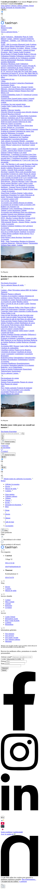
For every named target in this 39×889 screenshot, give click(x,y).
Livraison (8, 607)
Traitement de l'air (15, 137)
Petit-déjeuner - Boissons (9, 181)
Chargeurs (4, 216)
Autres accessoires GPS (27, 205)
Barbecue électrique (23, 340)
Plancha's (4, 344)
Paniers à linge (23, 321)
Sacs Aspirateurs (26, 118)
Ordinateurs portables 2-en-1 (26, 56)
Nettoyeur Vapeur (7, 123)
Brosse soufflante (13, 233)
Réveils (33, 54)
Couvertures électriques (20, 139)
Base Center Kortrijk (12, 621)
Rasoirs (16, 232)
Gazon (3, 354)
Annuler (8, 604)
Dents (3, 237)
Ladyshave (29, 226)
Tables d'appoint (12, 330)
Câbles (3, 81)
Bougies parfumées (20, 334)
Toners (12, 85)
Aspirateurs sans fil (13, 118)
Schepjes (31, 359)
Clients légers (12, 75)
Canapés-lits (5, 332)
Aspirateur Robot (22, 116)
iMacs (3, 77)
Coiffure (4, 233)
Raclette (26, 149)
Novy (3, 388)
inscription (6, 447)
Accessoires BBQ (7, 346)
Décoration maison (19, 290)
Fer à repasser (20, 129)
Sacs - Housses (22, 87)
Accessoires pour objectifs (22, 112)
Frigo (30, 154)
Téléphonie (5, 208)
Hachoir (15, 143)
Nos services (9, 636)
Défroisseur (11, 133)
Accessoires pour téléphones (11, 212)
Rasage (3, 230)
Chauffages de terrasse (24, 352)
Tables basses (23, 330)
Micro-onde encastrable (23, 172)
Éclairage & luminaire (24, 388)
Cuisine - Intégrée (13, 39)
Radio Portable (18, 54)
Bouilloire (22, 185)
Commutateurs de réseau (14, 68)
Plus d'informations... (29, 879)
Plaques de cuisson (26, 382)
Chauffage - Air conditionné (10, 135)
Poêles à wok (10, 313)
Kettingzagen (17, 369)
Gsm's (11, 208)
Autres (10, 311)
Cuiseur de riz (16, 145)
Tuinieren (4, 292)
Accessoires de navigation (10, 205)
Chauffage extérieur (7, 350)
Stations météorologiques (22, 197)
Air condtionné (25, 135)
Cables (3, 224)
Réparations (9, 624)
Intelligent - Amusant (8, 187)
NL (2, 18)
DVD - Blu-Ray (6, 218)
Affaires (26, 6)
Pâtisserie (4, 294)
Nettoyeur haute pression (9, 122)
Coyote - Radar (9, 201)
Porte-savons (5, 325)
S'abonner (5, 668)
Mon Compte (9, 602)
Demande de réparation (14, 7)
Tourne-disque (30, 46)
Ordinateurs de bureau (8, 73)
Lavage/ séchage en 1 (8, 127)
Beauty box (13, 327)
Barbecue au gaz (10, 340)
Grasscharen (28, 354)
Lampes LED (13, 199)
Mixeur (8, 145)
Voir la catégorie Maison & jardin (12, 285)
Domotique (13, 195)
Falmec (3, 394)
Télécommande (6, 222)
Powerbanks (12, 216)
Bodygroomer (23, 230)
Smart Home (5, 193)
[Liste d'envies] (2, 449)
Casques (4, 66)
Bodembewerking (7, 358)
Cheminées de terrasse (8, 352)
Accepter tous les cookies (10, 881)
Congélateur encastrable (20, 158)
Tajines (3, 313)
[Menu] (3, 20)
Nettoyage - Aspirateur (8, 116)
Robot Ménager (6, 143)
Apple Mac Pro (18, 71)
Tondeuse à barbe (12, 230)
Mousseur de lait (19, 168)
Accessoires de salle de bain (10, 319)
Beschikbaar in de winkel (12, 539)
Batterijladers (17, 367)
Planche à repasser (31, 129)
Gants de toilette (11, 317)
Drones (11, 189)
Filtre (5, 530)
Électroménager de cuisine (10, 378)
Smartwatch (18, 189)
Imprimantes (5, 85)
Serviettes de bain (17, 315)
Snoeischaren (16, 371)
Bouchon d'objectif (14, 114)
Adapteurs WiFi (12, 69)
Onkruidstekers (19, 358)
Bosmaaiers (5, 356)
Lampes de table (31, 338)
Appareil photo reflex (19, 100)
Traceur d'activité (22, 187)
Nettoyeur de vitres (24, 122)
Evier (21, 178)
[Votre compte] (2, 438)
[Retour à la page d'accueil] (9, 24)
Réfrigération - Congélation (10, 154)
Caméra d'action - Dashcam (20, 106)
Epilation (4, 226)
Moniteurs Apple (14, 64)
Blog (24, 7)
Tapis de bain (21, 317)
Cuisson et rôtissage (7, 307)
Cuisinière (11, 172)
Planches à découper (20, 298)
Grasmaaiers (10, 354)
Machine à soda (16, 183)
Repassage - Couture (8, 129)
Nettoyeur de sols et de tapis (23, 120)
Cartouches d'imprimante (24, 83)
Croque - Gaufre (17, 149)
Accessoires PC (6, 87)
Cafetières (9, 168)
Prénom (4, 661)
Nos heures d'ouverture (9, 283)
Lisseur (8, 235)
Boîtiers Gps (5, 206)
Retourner (8, 605)
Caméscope (5, 108)
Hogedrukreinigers (23, 363)
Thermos (33, 303)
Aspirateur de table (7, 120)
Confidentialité (18, 832)
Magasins (8, 641)
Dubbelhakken (23, 359)
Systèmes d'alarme (16, 193)
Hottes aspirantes (11, 388)
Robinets (10, 380)
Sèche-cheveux (24, 233)
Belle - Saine (5, 241)
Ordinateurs (24, 64)
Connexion (4, 446)
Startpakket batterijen (16, 365)
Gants (22, 346)
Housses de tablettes (26, 203)
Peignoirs (30, 317)
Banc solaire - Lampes (15, 245)
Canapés (31, 330)
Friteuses (4, 152)
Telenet (31, 6)
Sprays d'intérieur (12, 336)
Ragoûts (35, 311)
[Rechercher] (22, 433)
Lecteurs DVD (30, 218)
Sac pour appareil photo (17, 104)
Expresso (28, 164)
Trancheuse (25, 145)
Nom (3, 663)
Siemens (4, 382)
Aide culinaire (6, 141)
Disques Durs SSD (27, 91)
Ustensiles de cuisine (8, 300)
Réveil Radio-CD (7, 54)
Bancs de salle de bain (28, 319)
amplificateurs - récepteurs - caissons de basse (19, 50)
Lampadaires (20, 338)
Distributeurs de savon (27, 323)
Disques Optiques (14, 91)
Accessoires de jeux (7, 79)
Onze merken (6, 6)
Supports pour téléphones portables (19, 214)
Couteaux (21, 296)
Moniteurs (4, 64)
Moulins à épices (22, 302)
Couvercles (30, 309)
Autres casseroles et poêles (22, 311)
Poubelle (35, 300)
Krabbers (4, 359)
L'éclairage (5, 199)
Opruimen (4, 363)
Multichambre (20, 46)
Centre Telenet (10, 617)
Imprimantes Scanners (8, 83)
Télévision (24, 40)
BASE (3, 7)
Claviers (30, 87)
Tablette (3, 210)
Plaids (21, 329)
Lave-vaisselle (28, 178)
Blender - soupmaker (26, 141)
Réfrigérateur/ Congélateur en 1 (11, 160)
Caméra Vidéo (6, 106)
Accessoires (14, 44)
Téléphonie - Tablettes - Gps (10, 40)
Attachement (27, 237)
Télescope (10, 110)
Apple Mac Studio (30, 71)
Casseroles (21, 309)
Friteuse (10, 152)
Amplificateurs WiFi (25, 69)
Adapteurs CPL (28, 68)
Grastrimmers (19, 354)
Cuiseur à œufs (27, 183)
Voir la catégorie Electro (9, 32)
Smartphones (18, 208)
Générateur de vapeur (23, 131)
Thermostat (9, 197)
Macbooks (20, 60)
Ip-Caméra (21, 195)
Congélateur (32, 158)
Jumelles (4, 110)
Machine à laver (19, 125)
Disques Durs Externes (23, 89)
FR (2, 14)
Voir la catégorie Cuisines (10, 373)
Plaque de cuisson (30, 174)
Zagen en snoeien (7, 369)
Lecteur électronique (14, 210)
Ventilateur (4, 137)
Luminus (8, 622)
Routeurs (4, 69)
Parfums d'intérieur (7, 334)
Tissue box (20, 327)
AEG (3, 386)
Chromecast (27, 95)
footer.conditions (6, 832)
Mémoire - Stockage (8, 89)
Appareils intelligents (26, 39)
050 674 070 (9, 577)
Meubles (4, 330)
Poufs (12, 332)
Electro (7, 587)
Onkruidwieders (29, 358)
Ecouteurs (27, 52)
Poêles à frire (19, 307)
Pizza (15, 150)
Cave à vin (27, 160)
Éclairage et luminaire (8, 338)
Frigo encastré (13, 156)
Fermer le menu (10, 441)
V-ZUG (3, 390)
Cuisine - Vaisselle (7, 170)
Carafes (26, 303)
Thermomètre (33, 243)
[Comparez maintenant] (3, 886)
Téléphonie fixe (28, 208)
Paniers (14, 321)
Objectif (10, 112)
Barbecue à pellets (15, 342)
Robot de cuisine (23, 143)
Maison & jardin (10, 590)
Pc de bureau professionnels (27, 75)
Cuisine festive (6, 149)
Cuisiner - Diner (6, 290)
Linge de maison (6, 329)
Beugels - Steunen (18, 222)
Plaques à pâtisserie (14, 294)
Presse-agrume (6, 183)
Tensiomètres (14, 241)
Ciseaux (10, 298)
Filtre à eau (14, 185)
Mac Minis (28, 73)
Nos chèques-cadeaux (12, 639)
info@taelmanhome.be (13, 566)
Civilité (3, 659)
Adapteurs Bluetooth (14, 66)
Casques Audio (18, 52)
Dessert (20, 150)
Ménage (3, 39)
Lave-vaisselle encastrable (10, 178)
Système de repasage (8, 131)
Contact (8, 600)
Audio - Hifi (5, 44)
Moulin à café (19, 166)
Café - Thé (5, 164)
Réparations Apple (11, 619)
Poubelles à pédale (12, 323)
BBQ (3, 340)
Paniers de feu (19, 350)
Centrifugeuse (6, 185)
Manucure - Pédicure (15, 243)
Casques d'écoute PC (29, 66)
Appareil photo (6, 98)
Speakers (13, 48)
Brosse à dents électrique (13, 237)
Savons (20, 336)
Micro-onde (31, 176)
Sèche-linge (29, 125)
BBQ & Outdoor (31, 290)
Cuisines (8, 589)
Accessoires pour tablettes (10, 203)
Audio (3, 37)
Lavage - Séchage (7, 125)
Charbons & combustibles (10, 348)
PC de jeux (20, 73)
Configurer (23, 881)
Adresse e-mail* (6, 657)
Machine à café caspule (17, 164)
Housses (16, 346)
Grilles (26, 346)
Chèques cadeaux (17, 6)
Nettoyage (32, 346)
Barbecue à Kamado (29, 342)
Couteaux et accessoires (9, 296)
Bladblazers (12, 363)
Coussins (16, 329)
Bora (2, 384)
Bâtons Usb (5, 93)
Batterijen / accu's (7, 367)
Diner (3, 303)
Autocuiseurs (13, 309)
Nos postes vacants (11, 637)
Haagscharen (27, 369)
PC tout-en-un (8, 71)
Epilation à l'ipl (20, 226)
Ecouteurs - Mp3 (6, 52)
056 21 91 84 (9, 563)
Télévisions (12, 220)
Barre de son (5, 48)
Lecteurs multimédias (8, 95)
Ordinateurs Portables (8, 56)
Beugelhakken (12, 359)
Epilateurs (10, 226)
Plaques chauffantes (16, 179)
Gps (2, 201)
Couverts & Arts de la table (14, 303)
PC (2, 71)
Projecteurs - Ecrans (23, 220)
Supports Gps (14, 206)
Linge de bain (5, 315)
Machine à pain (23, 181)
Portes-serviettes (6, 321)
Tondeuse (23, 232)
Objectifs (4, 112)
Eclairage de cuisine (16, 174)
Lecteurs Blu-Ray (18, 218)
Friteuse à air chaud (20, 152)
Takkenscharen (6, 371)
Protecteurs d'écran (23, 216)
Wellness (4, 245)
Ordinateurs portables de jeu (10, 58)
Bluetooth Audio (24, 44)
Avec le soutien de (7, 834)
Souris (14, 87)
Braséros (28, 350)
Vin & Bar (4, 305)
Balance (25, 243)
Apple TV (19, 95)
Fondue (31, 149)
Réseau (3, 68)
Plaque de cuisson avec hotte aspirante (14, 176)
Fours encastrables (13, 382)
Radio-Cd (27, 54)
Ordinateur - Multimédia (14, 37)
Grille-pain (33, 181)
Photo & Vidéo (28, 37)
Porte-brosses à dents (17, 325)
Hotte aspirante (19, 170)
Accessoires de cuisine (8, 302)
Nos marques (9, 634)
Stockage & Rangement (23, 300)
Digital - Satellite (30, 222)
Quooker (4, 380)
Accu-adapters (29, 365)
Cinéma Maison (9, 46)
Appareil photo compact (19, 98)
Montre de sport (28, 189)
